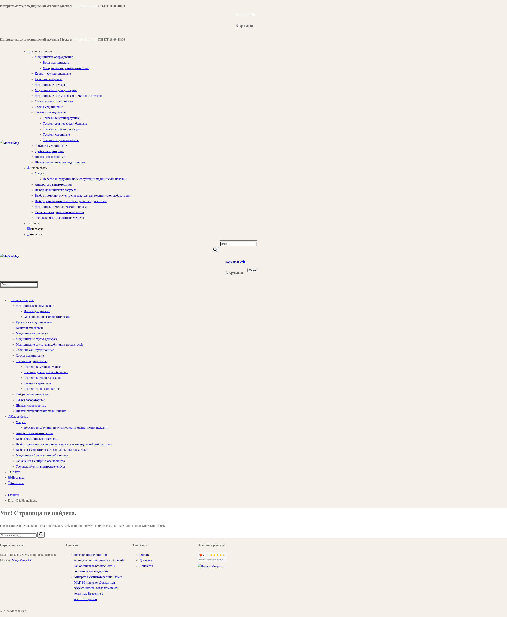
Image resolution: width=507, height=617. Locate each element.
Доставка (146, 560)
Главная (13, 495)
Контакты (146, 565)
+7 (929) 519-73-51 (85, 6)
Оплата (145, 554)
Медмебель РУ (21, 560)
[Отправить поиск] (215, 250)
